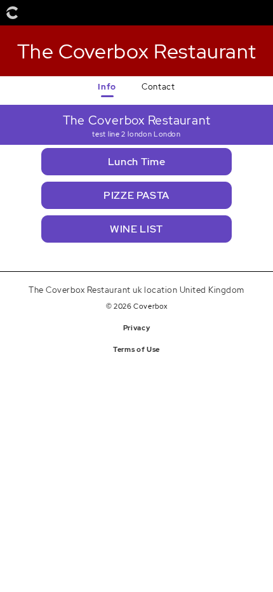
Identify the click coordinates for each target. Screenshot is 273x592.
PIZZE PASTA (136, 195)
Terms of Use (136, 349)
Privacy (136, 327)
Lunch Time (136, 161)
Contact (158, 86)
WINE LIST (136, 229)
